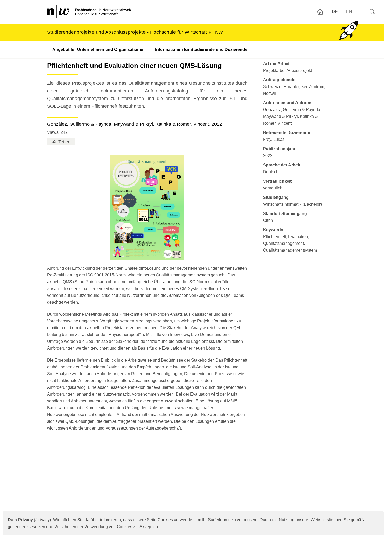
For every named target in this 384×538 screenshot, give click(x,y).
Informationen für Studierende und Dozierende (201, 49)
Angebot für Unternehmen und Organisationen (98, 49)
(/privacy (29, 520)
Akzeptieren (150, 526)
